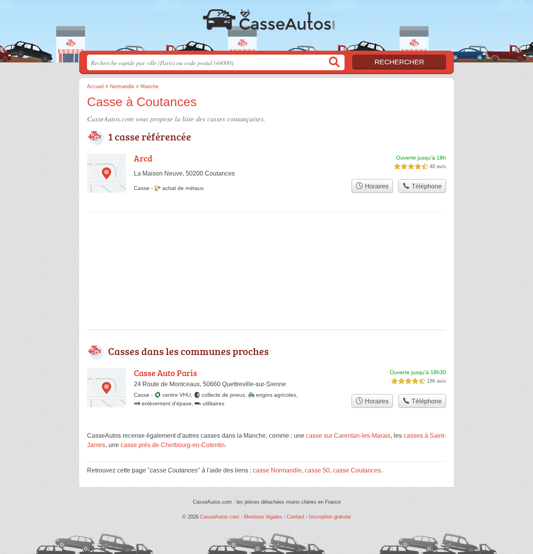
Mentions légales (263, 517)
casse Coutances (357, 470)
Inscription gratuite (330, 517)
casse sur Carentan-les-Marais (348, 435)
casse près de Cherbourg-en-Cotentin (173, 445)
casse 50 (317, 470)
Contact (295, 517)
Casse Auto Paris (165, 373)
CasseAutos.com (266, 27)
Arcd (143, 158)
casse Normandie (277, 470)
